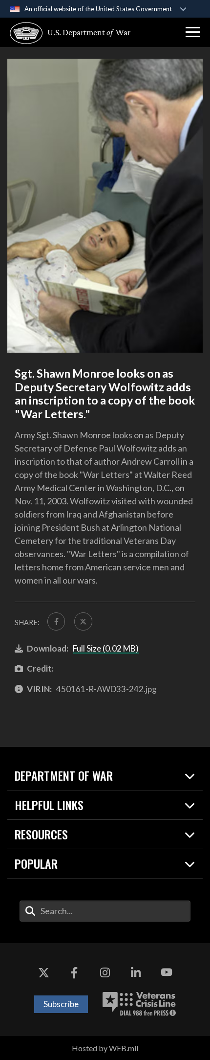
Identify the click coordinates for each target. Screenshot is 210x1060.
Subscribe (61, 1004)
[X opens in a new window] (43, 972)
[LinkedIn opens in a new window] (136, 972)
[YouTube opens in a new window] (166, 972)
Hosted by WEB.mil (105, 1048)
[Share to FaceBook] (56, 621)
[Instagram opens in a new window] (105, 972)
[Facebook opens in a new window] (74, 972)
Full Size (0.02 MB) (106, 648)
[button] (193, 32)
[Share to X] (83, 621)
